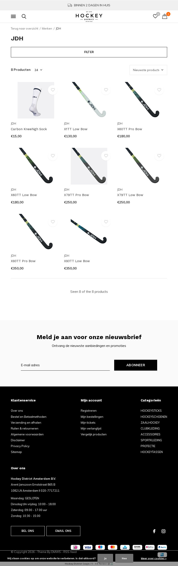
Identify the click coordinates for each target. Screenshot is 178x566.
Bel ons (27, 531)
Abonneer (135, 365)
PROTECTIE (148, 446)
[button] (14, 16)
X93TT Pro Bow (23, 261)
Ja (105, 558)
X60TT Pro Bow (129, 129)
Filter (89, 52)
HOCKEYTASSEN (152, 452)
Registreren (89, 410)
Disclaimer (18, 440)
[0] (164, 16)
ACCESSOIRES (150, 434)
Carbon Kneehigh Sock (29, 129)
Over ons (17, 410)
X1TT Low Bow (75, 129)
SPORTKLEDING (151, 440)
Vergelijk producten (94, 434)
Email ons (63, 531)
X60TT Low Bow (24, 195)
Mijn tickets (88, 422)
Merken (47, 28)
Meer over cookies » (153, 558)
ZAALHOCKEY (150, 422)
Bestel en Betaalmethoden (28, 416)
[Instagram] (163, 531)
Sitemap (16, 452)
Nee (124, 558)
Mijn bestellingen (92, 416)
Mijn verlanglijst (91, 428)
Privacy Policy (20, 446)
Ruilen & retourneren (24, 428)
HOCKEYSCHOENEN (154, 416)
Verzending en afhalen (26, 422)
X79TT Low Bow (130, 195)
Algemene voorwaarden (27, 434)
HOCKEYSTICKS (151, 410)
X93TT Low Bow (77, 261)
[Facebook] (154, 531)
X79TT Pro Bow (76, 195)
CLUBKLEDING (150, 428)
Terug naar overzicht (24, 28)
